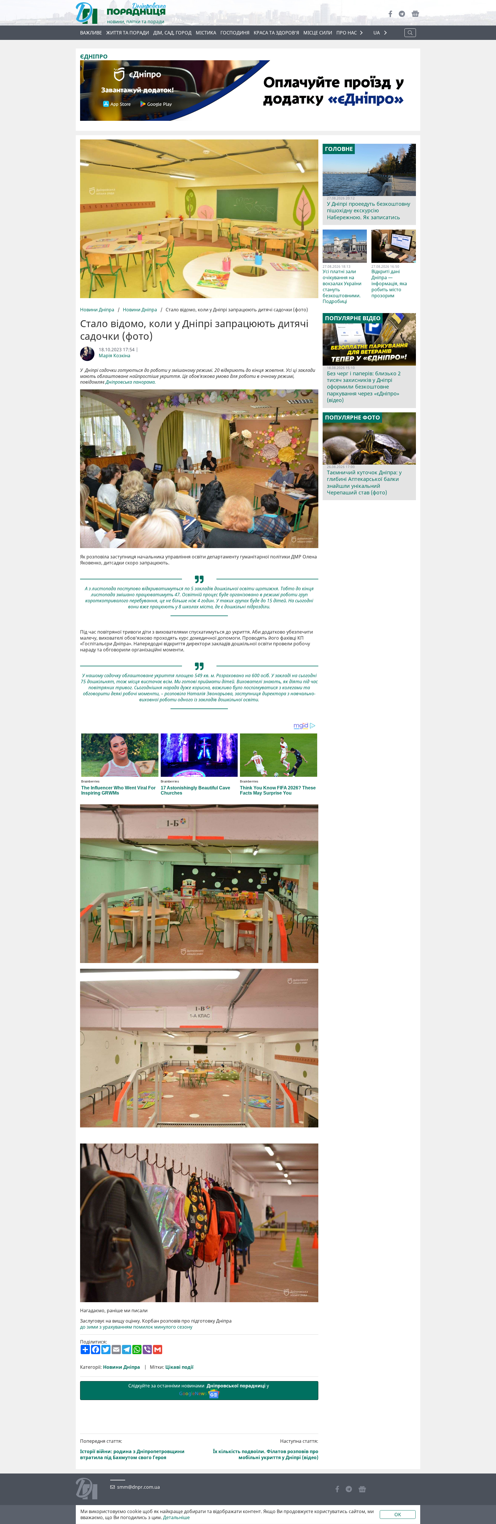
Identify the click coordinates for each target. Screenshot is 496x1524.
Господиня (234, 33)
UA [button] (377, 33)
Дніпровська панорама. (131, 382)
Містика (206, 33)
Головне (339, 149)
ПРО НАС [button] (346, 33)
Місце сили (317, 33)
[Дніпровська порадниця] (91, 1489)
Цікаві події (179, 1367)
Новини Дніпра (97, 309)
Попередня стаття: (132, 1449)
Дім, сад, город (172, 33)
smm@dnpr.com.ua (138, 1487)
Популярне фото (352, 417)
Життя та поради (127, 33)
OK (397, 1514)
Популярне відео (353, 318)
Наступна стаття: (265, 1449)
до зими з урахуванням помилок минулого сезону (136, 1327)
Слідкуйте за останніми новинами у (199, 1390)
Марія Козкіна (114, 356)
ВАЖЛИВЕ (91, 33)
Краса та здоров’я (276, 33)
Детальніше (176, 1518)
